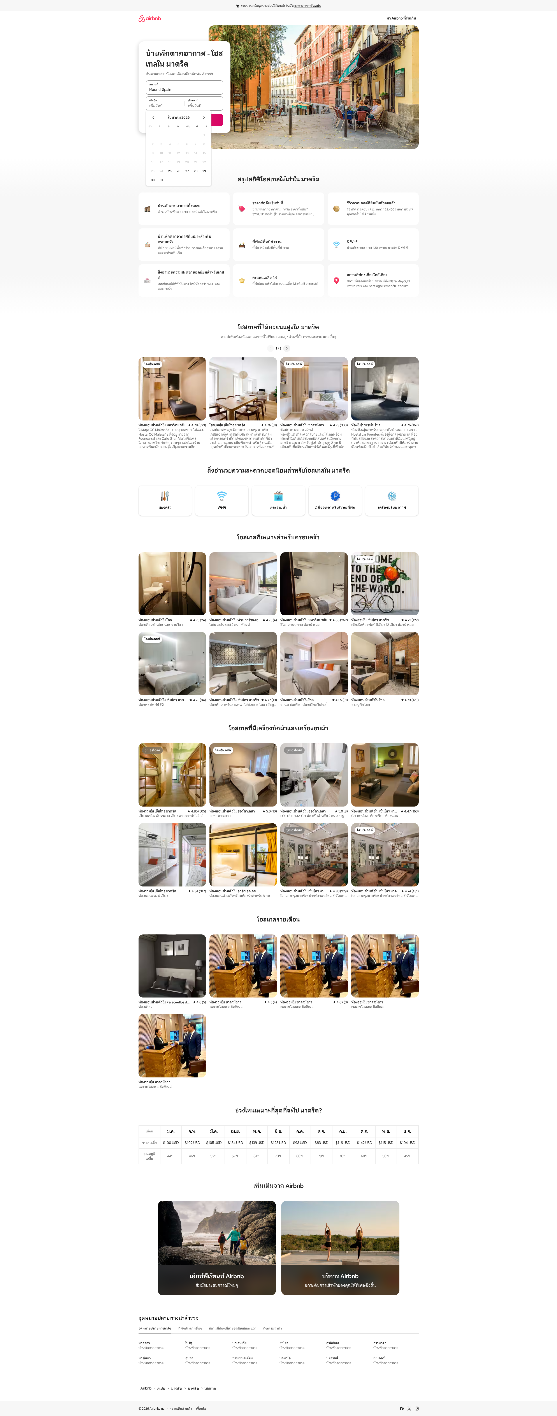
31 (161, 180)
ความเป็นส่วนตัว (180, 1409)
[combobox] (184, 89)
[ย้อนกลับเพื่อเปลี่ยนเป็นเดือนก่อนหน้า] (153, 117)
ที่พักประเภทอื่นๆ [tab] (190, 1328)
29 (204, 171)
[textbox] (165, 105)
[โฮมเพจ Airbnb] (150, 18)
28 (195, 171)
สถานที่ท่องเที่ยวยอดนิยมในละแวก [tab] (232, 1328)
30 (153, 180)
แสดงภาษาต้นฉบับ (307, 6)
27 (187, 171)
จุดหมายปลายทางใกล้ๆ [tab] (155, 1328)
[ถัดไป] (286, 348)
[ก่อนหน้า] (270, 348)
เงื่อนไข (201, 1409)
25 (170, 171)
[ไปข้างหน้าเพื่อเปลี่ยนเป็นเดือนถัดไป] (203, 117)
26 (178, 171)
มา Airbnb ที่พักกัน (401, 18)
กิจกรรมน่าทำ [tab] (272, 1328)
